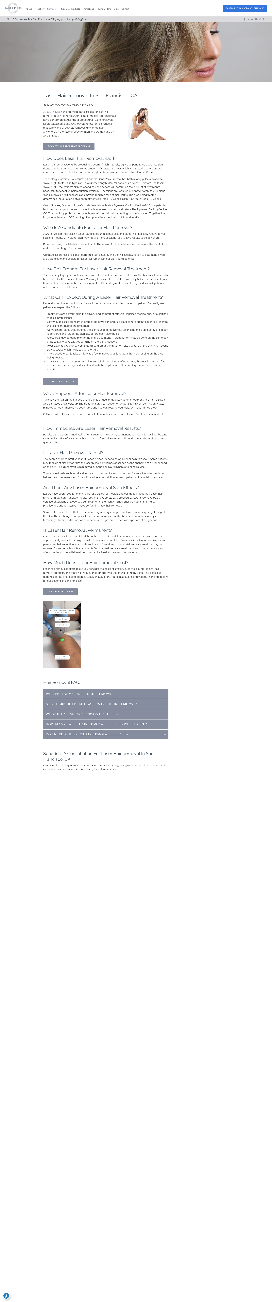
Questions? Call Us (61, 381)
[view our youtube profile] (256, 19)
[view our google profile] (252, 19)
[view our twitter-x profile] (248, 19)
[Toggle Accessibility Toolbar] (6, 1295)
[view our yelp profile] (264, 19)
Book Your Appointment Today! (69, 146)
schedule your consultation (151, 765)
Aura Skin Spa (51, 111)
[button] (245, 8)
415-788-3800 (78, 19)
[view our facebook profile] (244, 19)
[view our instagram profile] (260, 19)
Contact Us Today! (60, 591)
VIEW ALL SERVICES (196, 572)
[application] (33, 9)
